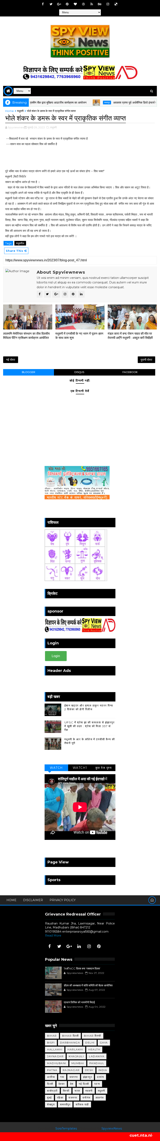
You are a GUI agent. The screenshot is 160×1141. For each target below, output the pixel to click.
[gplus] (59, 4)
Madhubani (56, 1063)
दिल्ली (50, 1083)
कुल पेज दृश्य (103, 768)
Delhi (90, 1042)
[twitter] (51, 4)
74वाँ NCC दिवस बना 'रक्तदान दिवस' (82, 968)
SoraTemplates (66, 1128)
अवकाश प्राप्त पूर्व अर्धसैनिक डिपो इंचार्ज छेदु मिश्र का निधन (128, 102)
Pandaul (96, 1063)
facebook (130, 372)
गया (62, 1076)
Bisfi (51, 1042)
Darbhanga (70, 1042)
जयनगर (73, 1076)
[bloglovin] (75, 4)
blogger (28, 372)
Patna (52, 1070)
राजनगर (73, 1097)
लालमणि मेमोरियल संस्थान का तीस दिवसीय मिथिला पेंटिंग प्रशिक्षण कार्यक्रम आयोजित (26, 336)
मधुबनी (20, 111)
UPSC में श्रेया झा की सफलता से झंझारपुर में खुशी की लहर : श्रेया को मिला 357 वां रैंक (89, 726)
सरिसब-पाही (82, 1104)
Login (56, 656)
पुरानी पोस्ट (146, 360)
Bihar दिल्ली (70, 1035)
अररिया (51, 1076)
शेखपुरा (51, 1104)
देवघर (62, 1083)
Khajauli (76, 1056)
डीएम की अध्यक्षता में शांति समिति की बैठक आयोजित (88, 985)
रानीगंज (86, 1097)
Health (94, 1049)
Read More (53, 935)
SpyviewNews (111, 1128)
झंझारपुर (87, 1076)
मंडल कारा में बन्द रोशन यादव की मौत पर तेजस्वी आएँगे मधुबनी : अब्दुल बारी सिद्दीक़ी (130, 336)
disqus (79, 372)
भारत (77, 1090)
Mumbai (77, 1063)
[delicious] (116, 4)
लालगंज (100, 1097)
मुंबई (49, 1097)
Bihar (52, 1035)
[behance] (100, 4)
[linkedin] (79, 946)
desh (89, 1070)
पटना (97, 1083)
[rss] (92, 4)
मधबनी (89, 1090)
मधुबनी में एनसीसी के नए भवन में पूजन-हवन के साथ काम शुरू (79, 336)
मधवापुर (91, 102)
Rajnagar (71, 1070)
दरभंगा (100, 1076)
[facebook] (43, 4)
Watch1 (80, 768)
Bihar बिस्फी (92, 1035)
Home (9, 111)
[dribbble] (83, 4)
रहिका (60, 1097)
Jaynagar (55, 1056)
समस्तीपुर (65, 1104)
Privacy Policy (63, 900)
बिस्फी (66, 1090)
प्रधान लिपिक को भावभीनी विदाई (79, 1002)
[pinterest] (67, 4)
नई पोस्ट (10, 360)
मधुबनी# (20, 243)
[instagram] (108, 4)
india (103, 1070)
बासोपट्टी (52, 1090)
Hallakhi (54, 1049)
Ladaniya (96, 1056)
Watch (56, 768)
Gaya (104, 1042)
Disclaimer (33, 900)
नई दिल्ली (84, 1083)
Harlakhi (75, 1049)
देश (72, 1083)
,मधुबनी (53, 127)
